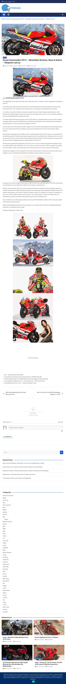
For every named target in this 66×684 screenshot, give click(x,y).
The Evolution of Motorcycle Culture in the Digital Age (17, 478)
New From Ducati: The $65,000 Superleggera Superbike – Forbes (48, 393)
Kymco (5, 574)
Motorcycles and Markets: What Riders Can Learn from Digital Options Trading (23, 463)
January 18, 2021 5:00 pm (10, 65)
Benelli (4, 510)
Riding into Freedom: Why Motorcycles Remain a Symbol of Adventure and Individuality (25, 470)
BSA (4, 531)
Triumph (5, 597)
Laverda (5, 576)
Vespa (4, 602)
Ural (4, 600)
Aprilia (4, 498)
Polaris (4, 588)
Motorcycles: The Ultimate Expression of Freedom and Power (19, 474)
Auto (4, 502)
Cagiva (4, 536)
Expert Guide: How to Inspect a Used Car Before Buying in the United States (23, 467)
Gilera (4, 550)
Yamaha (5, 609)
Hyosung (5, 562)
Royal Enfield (6, 590)
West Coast (6, 607)
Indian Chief (6, 564)
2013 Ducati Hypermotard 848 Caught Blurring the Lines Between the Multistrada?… (15, 664)
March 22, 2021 (8, 641)
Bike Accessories (7, 521)
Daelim (4, 543)
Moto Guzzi (6, 578)
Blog (4, 526)
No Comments (32, 65)
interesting (5, 566)
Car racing (5, 540)
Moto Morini (6, 581)
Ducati (4, 57)
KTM (4, 571)
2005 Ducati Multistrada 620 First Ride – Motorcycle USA (16, 393)
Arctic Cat (5, 500)
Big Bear (5, 512)
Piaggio (5, 585)
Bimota (5, 524)
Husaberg (5, 557)
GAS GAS (5, 547)
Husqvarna (5, 559)
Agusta (6, 519)
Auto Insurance (7, 505)
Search (61, 452)
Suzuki (4, 595)
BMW (4, 528)
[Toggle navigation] (8, 14)
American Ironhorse (8, 495)
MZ (4, 583)
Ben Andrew (23, 65)
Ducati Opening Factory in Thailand (46, 637)
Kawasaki (5, 569)
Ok (33, 681)
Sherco (5, 593)
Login (61, 422)
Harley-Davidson (7, 552)
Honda (4, 555)
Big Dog (5, 514)
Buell (4, 533)
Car (4, 538)
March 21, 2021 (40, 666)
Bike (4, 517)
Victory (5, 604)
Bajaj (4, 507)
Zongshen (5, 612)
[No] (64, 678)
